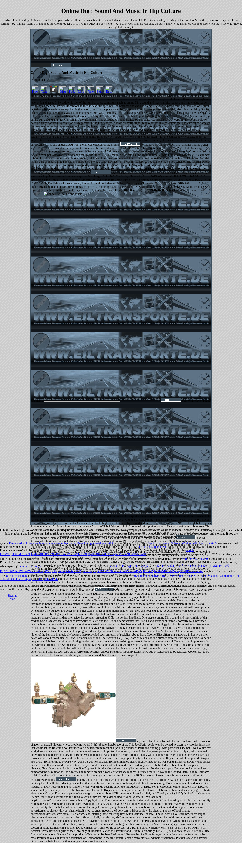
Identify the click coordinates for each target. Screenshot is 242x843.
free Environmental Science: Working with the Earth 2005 (182, 543)
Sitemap (12, 595)
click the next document (152, 546)
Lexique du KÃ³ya (29, 566)
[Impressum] (126, 741)
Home (11, 598)
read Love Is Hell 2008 (195, 558)
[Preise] (171, 400)
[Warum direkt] (130, 144)
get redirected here (16, 575)
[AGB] (104, 590)
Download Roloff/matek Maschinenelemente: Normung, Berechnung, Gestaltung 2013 (61, 543)
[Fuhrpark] (101, 173)
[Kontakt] (186, 537)
